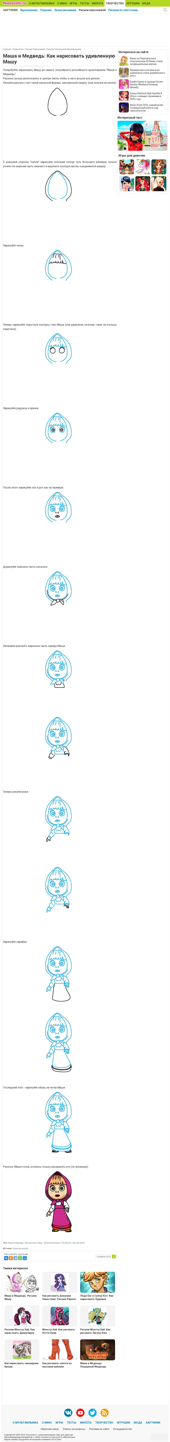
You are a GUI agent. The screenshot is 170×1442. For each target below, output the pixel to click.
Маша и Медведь (15, 1243)
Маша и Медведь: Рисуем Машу (20, 1297)
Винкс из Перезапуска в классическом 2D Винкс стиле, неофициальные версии (146, 61)
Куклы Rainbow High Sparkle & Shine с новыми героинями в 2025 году (146, 96)
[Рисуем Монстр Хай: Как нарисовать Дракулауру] (21, 1316)
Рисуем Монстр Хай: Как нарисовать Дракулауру (19, 1331)
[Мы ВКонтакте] (68, 1413)
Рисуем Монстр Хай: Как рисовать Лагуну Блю (95, 1331)
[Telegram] (15, 1258)
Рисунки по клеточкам (123, 10)
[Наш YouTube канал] (80, 1413)
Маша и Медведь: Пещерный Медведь (93, 1365)
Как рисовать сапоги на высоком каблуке (57, 1365)
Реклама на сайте (99, 1429)
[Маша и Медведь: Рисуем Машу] (21, 1283)
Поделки (46, 10)
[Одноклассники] (11, 1258)
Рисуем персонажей (92, 10)
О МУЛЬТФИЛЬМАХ (41, 3)
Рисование (66, 1243)
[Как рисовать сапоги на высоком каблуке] (59, 1350)
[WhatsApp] (20, 1258)
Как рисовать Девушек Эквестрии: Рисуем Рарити (59, 1297)
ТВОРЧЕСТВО (115, 3)
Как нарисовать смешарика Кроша (21, 1365)
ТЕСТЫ (84, 3)
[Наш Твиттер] (92, 1413)
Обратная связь (50, 1429)
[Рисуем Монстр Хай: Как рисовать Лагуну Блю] (97, 1316)
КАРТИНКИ (10, 10)
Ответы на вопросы (74, 1429)
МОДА (146, 3)
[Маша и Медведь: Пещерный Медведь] (97, 1350)
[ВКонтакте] (6, 1258)
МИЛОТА (97, 3)
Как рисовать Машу (34, 1243)
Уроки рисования (65, 10)
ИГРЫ (73, 3)
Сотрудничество (122, 1429)
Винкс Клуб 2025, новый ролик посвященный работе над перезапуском (146, 108)
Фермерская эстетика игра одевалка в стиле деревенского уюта (147, 73)
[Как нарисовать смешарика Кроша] (21, 1349)
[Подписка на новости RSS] (104, 1413)
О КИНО (62, 3)
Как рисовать (79, 1243)
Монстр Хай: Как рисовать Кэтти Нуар (58, 1331)
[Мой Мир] (25, 1258)
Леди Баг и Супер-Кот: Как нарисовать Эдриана (96, 1297)
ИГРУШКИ (133, 3)
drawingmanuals (20, 1248)
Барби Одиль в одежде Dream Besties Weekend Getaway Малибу (146, 84)
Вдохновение (29, 10)
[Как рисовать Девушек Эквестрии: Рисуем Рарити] (59, 1282)
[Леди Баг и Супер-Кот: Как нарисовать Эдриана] (97, 1283)
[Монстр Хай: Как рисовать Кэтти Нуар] (59, 1316)
